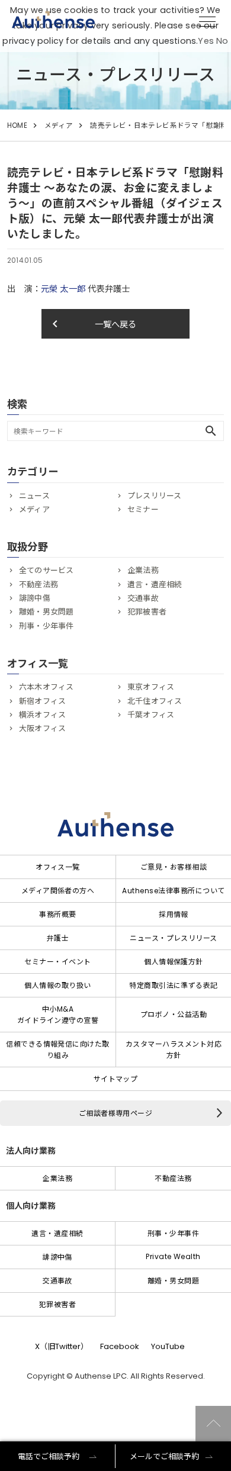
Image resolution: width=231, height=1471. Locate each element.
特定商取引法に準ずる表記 (173, 985)
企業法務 (143, 570)
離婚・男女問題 (46, 611)
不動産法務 (38, 584)
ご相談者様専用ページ (116, 1113)
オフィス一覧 (58, 867)
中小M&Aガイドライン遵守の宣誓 (57, 1014)
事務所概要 (57, 914)
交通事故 (143, 598)
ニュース (34, 495)
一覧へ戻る (92, 324)
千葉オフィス (150, 714)
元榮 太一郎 (63, 289)
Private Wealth (173, 1256)
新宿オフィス (42, 701)
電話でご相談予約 (48, 1456)
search (211, 431)
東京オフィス (150, 687)
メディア (58, 125)
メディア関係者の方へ (58, 891)
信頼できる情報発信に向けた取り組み (58, 1049)
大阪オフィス (42, 728)
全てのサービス (46, 570)
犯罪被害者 (146, 611)
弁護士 (58, 938)
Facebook (119, 1346)
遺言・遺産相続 (154, 584)
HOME (17, 125)
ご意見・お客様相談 (173, 867)
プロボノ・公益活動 (173, 1014)
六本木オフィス (46, 687)
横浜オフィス (42, 714)
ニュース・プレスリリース (173, 938)
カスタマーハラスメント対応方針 (174, 1049)
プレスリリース (154, 495)
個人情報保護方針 (173, 962)
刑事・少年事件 (46, 626)
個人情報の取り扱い (57, 985)
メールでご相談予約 (164, 1456)
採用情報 (173, 914)
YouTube (168, 1346)
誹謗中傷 (34, 598)
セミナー (143, 509)
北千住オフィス (154, 701)
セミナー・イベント (57, 962)
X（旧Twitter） (61, 1346)
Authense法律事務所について (173, 891)
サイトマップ (116, 1079)
